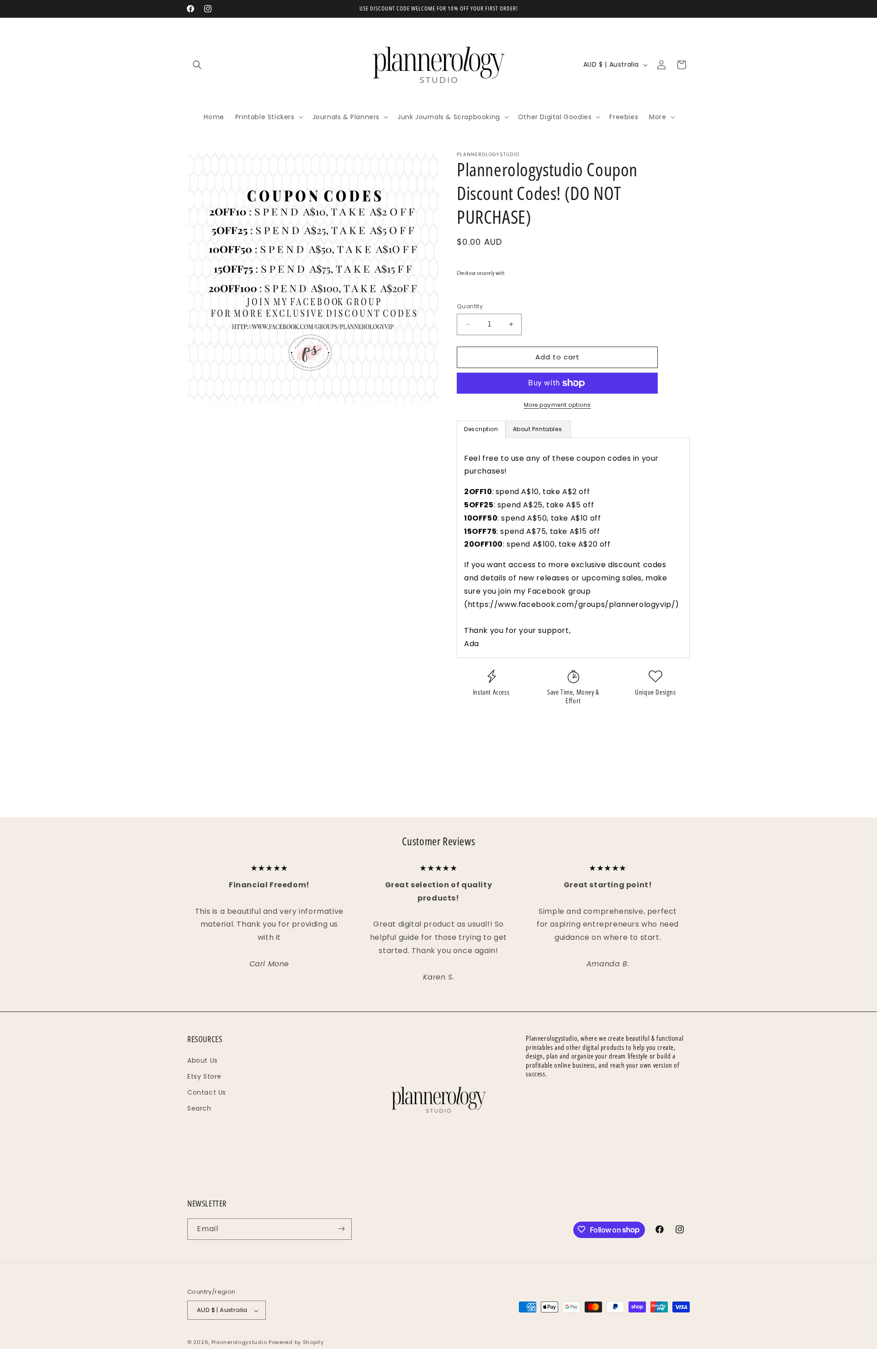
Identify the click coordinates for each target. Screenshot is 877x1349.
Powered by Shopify (296, 1342)
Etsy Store (204, 1075)
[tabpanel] (573, 547)
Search (199, 1108)
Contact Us (206, 1091)
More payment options (557, 405)
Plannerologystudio (239, 1342)
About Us (202, 1059)
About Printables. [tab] (538, 429)
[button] (197, 65)
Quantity (470, 306)
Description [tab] (481, 429)
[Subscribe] (341, 1228)
